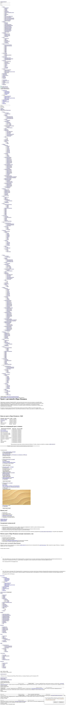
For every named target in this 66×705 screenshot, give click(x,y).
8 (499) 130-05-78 (3, 1)
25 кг (7, 249)
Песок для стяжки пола (9, 16)
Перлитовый (7, 31)
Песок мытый (11, 485)
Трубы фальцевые (8, 59)
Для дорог (6, 390)
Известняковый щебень (9, 25)
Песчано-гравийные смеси (9, 12)
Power (8, 239)
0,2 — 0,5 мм (9, 267)
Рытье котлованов (8, 69)
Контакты (4, 84)
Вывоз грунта (7, 70)
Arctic (8, 238)
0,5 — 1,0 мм (9, 124)
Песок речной (4, 505)
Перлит (6, 141)
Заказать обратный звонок (5, 88)
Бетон (3, 43)
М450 (5, 52)
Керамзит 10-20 (7, 34)
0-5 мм (8, 147)
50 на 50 (8, 126)
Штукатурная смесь (8, 221)
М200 (5, 48)
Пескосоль (6, 14)
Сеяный (6, 10)
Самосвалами (4, 605)
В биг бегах (9, 251)
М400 (5, 51)
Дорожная (8, 247)
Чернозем (6, 40)
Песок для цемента (8, 17)
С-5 (7, 138)
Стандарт (8, 242)
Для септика (4, 74)
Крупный (4, 77)
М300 (5, 49)
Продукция (9, 110)
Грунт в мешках (9, 200)
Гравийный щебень (8, 26)
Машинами (4, 622)
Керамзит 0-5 (7, 189)
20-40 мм (8, 150)
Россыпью (6, 36)
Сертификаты (7, 91)
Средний (4, 78)
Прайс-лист (4, 100)
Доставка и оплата (5, 82)
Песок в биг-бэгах (8, 19)
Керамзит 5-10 (7, 33)
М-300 (6, 55)
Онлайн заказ (9, 592)
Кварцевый (7, 11)
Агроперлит (7, 202)
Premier (8, 377)
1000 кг (8, 155)
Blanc (8, 237)
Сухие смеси (4, 53)
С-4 (7, 137)
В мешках (6, 23)
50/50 (7, 228)
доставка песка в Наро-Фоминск (12, 540)
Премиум (8, 243)
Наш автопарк (7, 92)
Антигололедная (9, 182)
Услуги (3, 68)
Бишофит (8, 245)
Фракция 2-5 (9, 158)
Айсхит (6, 64)
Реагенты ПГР (7, 63)
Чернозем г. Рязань (4, 419)
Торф (5, 39)
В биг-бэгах (7, 140)
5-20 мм (8, 156)
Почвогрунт (7, 38)
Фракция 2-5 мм (9, 181)
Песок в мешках (7, 20)
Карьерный (7, 7)
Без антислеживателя (10, 223)
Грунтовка (6, 216)
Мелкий (3, 76)
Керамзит (4, 32)
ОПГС (6, 13)
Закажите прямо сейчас (6, 457)
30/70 (7, 227)
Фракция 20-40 (9, 166)
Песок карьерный (5, 478)
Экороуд (6, 65)
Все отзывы (2, 575)
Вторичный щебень (8, 183)
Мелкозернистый (10, 116)
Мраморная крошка (8, 28)
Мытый (6, 8)
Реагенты (4, 60)
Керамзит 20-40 (7, 35)
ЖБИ (1, 643)
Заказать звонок (3, 396)
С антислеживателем (10, 224)
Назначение (7, 130)
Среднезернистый (10, 117)
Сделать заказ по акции (6, 465)
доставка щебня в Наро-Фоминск (46, 531)
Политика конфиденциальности (6, 679)
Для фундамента (5, 75)
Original (8, 236)
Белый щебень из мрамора (11, 177)
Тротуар (8, 244)
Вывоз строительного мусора (10, 71)
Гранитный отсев (8, 186)
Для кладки (9, 133)
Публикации (7, 93)
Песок (3, 6)
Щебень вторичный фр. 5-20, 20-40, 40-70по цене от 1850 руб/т (6, 474)
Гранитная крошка (8, 29)
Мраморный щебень (8, 27)
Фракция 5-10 (9, 159)
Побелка (6, 220)
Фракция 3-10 (9, 170)
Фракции (6, 22)
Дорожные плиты (8, 57)
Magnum (8, 378)
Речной (6, 9)
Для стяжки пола (10, 131)
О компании (4, 79)
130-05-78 (9, 396)
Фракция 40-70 (9, 162)
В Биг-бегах (7, 195)
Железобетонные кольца (9, 58)
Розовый (8, 187)
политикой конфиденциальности (37, 688)
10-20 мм (8, 149)
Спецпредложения (5, 80)
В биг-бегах (9, 225)
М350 (5, 50)
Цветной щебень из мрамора (12, 176)
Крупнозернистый (10, 118)
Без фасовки (4, 73)
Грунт (3, 37)
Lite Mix (8, 235)
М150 (5, 47)
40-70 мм (8, 151)
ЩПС (6, 15)
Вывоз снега (7, 72)
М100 (5, 46)
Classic (8, 233)
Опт (3, 623)
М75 (7, 142)
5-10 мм (8, 291)
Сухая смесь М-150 (8, 217)
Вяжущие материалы (8, 45)
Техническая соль (8, 61)
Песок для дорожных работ (9, 18)
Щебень (3, 21)
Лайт (7, 241)
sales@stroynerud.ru (5, 87)
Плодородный (7, 41)
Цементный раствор (8, 44)
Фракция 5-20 (9, 165)
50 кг (7, 154)
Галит (6, 66)
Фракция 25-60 (9, 161)
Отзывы (3, 81)
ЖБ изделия (4, 56)
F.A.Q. (3, 83)
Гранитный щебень (8, 24)
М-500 (6, 54)
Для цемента (9, 132)
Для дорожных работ (10, 134)
